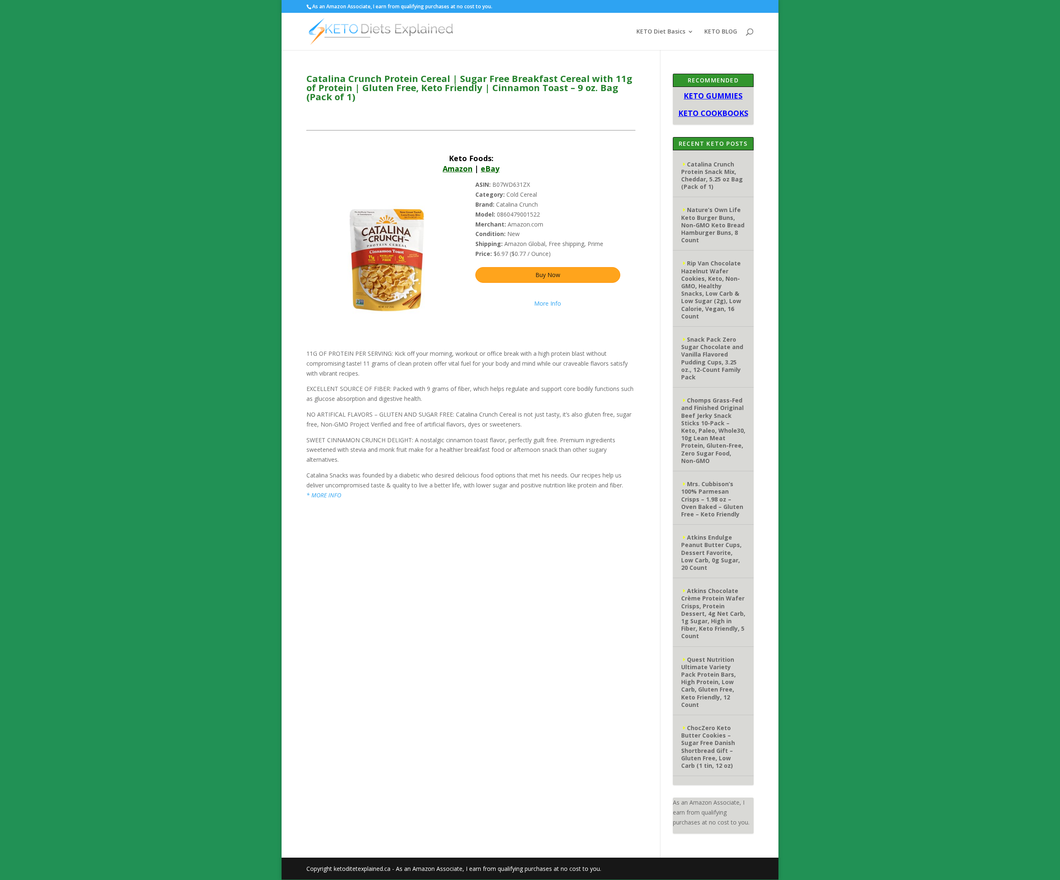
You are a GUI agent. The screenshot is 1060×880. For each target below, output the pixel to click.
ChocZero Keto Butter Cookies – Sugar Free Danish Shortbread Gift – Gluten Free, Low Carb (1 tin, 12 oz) (708, 746)
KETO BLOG (720, 32)
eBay (490, 169)
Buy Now (547, 275)
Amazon (457, 169)
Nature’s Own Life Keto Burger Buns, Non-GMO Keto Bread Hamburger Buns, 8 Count (712, 225)
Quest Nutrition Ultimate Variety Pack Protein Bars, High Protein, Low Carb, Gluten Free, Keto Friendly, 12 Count (708, 682)
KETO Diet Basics (660, 32)
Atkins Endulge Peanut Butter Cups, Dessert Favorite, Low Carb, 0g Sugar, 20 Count (711, 552)
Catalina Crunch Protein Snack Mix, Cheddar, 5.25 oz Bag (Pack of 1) (712, 175)
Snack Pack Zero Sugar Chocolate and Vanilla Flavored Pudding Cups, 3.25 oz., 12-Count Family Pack (712, 358)
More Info (547, 303)
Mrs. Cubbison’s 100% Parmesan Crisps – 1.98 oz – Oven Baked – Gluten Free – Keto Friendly (712, 499)
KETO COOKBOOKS (713, 113)
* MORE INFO (323, 495)
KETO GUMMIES (713, 96)
